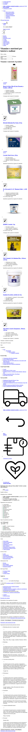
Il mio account (6, 543)
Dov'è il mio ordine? (10, 12)
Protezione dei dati (7, 587)
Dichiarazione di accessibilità (9, 590)
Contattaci (8, 16)
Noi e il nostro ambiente (8, 565)
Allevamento (8, 350)
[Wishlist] (4, 31)
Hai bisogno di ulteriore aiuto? (9, 548)
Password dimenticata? (8, 556)
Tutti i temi (8, 17)
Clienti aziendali (6, 549)
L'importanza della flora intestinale (10, 358)
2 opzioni (5, 82)
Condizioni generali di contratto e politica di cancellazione (15, 588)
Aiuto (4, 10)
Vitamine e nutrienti (15, 353)
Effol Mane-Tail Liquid (8, 375)
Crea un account (6, 29)
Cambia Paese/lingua (14, 580)
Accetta (2, 620)
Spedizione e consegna (8, 544)
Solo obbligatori (8, 620)
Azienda (5, 594)
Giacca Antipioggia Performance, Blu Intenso (12, 386)
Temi (4, 349)
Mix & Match (6, 564)
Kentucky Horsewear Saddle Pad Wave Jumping (13, 385)
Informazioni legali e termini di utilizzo (11, 586)
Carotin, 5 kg (9, 224)
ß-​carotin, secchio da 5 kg (12, 294)
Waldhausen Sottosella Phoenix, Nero (11, 380)
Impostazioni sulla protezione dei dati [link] (10, 591)
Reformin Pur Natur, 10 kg (12, 122)
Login (4, 24)
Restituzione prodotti (10, 13)
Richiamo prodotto (7, 566)
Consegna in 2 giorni (7, 8)
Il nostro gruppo (6, 573)
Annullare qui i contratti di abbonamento (11, 592)
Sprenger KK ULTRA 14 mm (9, 370)
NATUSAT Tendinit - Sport (9, 381)
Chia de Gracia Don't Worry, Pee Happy (11, 374)
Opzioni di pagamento (10, 15)
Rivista (4, 563)
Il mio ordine (5, 541)
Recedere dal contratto (5, 598)
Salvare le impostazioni (5, 729)
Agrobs (4, 369)
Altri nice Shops (6, 595)
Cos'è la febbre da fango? (8, 359)
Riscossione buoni (7, 558)
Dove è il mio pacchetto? (8, 557)
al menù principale (7, 1)
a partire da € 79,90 (15, 6)
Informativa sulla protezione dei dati (17, 617)
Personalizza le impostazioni (17, 620)
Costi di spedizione (10, 14)
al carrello (5, 4)
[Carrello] (15, 33)
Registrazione (6, 555)
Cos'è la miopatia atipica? (8, 363)
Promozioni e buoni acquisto (9, 547)
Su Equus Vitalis (6, 571)
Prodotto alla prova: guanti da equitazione (11, 364)
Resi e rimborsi (6, 545)
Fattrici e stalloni (11, 351)
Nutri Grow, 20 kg (10, 155)
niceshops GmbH (9, 583)
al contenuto (5, 2)
